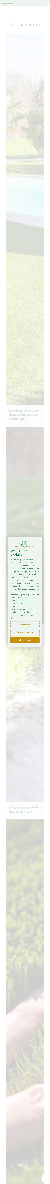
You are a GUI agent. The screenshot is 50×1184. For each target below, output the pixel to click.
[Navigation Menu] (46, 3)
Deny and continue (25, 632)
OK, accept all (25, 639)
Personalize (25, 624)
